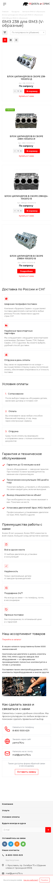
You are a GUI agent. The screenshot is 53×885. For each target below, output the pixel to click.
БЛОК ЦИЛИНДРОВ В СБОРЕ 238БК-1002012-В (26, 257)
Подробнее (26, 271)
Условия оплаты (11, 817)
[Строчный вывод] (10, 40)
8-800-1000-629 (20, 730)
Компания (7, 804)
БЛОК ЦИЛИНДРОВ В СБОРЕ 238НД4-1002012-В (26, 197)
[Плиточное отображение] (5, 40)
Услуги (5, 810)
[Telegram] (10, 844)
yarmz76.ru (18, 743)
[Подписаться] (48, 830)
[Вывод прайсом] (16, 40)
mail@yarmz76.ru (21, 755)
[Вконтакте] (4, 844)
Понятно (44, 880)
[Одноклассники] (17, 844)
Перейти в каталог (11, 639)
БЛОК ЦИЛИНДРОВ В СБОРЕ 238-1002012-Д (26, 77)
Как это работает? (31, 880)
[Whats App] (23, 844)
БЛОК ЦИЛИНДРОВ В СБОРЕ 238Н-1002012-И (26, 137)
